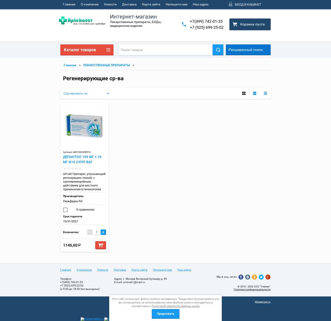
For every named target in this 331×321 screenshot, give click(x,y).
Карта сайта (151, 4)
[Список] (254, 93)
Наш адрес (201, 4)
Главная (69, 4)
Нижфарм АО (73, 201)
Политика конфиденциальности (252, 289)
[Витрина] (244, 93)
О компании (90, 4)
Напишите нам (176, 4)
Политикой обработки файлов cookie (176, 306)
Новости (110, 4)
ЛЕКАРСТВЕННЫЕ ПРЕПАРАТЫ (106, 65)
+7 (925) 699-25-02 (207, 27)
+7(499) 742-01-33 (206, 21)
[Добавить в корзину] (100, 245)
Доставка (129, 4)
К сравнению (85, 209)
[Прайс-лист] (265, 93)
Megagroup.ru (262, 301)
